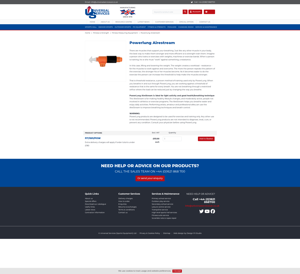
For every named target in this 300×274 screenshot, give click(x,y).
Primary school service (161, 198)
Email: (101, 2)
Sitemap (166, 233)
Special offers (90, 201)
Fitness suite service (160, 215)
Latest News (144, 22)
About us (105, 22)
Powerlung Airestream (150, 33)
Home (92, 22)
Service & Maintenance (206, 27)
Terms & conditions (126, 210)
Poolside (171, 27)
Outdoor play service (160, 201)
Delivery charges (125, 198)
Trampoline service (160, 210)
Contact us (123, 212)
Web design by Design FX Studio (187, 233)
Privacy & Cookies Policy (150, 233)
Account (197, 12)
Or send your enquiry (150, 178)
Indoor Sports (105, 27)
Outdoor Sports (123, 27)
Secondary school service (162, 204)
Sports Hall (91, 27)
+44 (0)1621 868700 (206, 2)
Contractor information (95, 212)
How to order (124, 201)
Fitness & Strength (157, 27)
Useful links (90, 207)
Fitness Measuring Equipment (125, 33)
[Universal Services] (97, 12)
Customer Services (164, 22)
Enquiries (122, 204)
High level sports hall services (164, 212)
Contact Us (204, 22)
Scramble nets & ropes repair (164, 218)
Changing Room (185, 27)
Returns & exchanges (127, 207)
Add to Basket (206, 139)
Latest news (90, 210)
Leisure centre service (161, 207)
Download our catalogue (95, 204)
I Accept (177, 271)
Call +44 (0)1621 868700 (204, 201)
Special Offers (186, 22)
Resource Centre (123, 22)
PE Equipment (139, 27)
